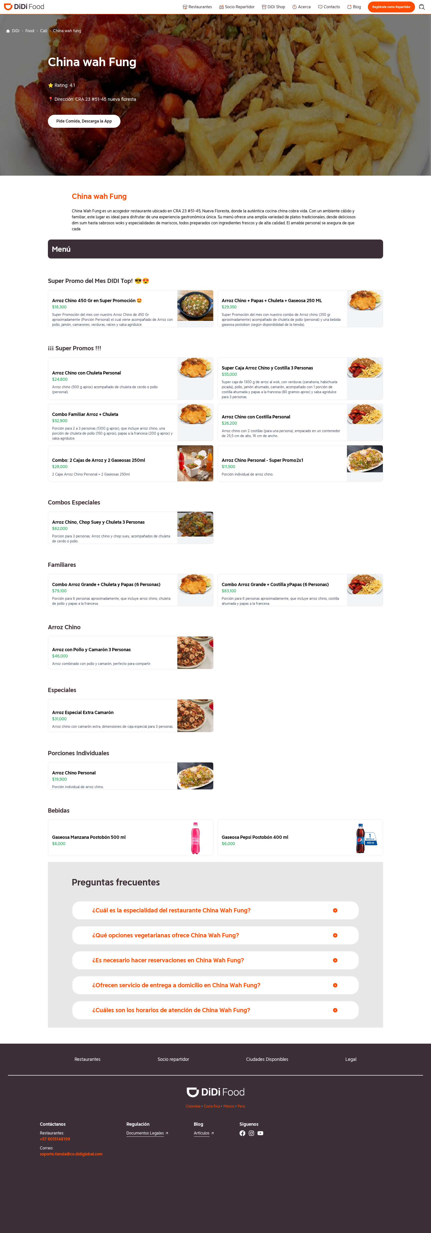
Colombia (193, 1106)
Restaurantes (88, 1059)
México (228, 1106)
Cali (43, 30)
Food (29, 30)
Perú (241, 1106)
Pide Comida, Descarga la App (84, 121)
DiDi (15, 30)
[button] (391, 6)
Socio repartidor (173, 1059)
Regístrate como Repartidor (391, 7)
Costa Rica (212, 1106)
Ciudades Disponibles (267, 1059)
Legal (350, 1059)
